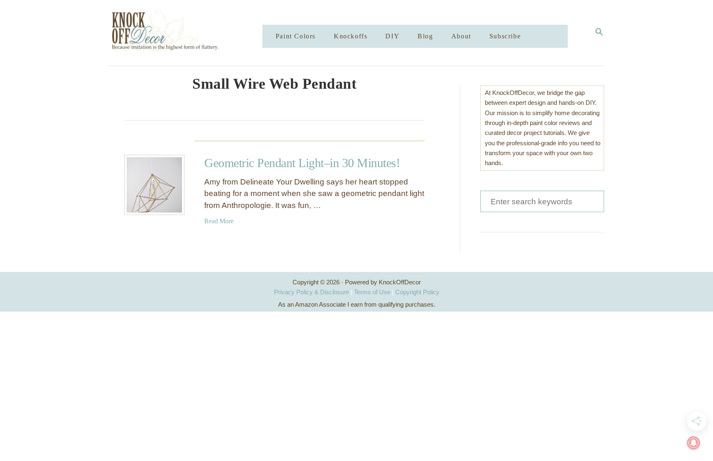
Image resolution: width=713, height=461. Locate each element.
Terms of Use (372, 292)
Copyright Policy (417, 292)
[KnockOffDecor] (192, 33)
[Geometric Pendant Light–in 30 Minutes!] (154, 185)
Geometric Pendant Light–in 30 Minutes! (302, 163)
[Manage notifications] (693, 442)
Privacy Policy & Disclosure (311, 292)
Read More (219, 221)
